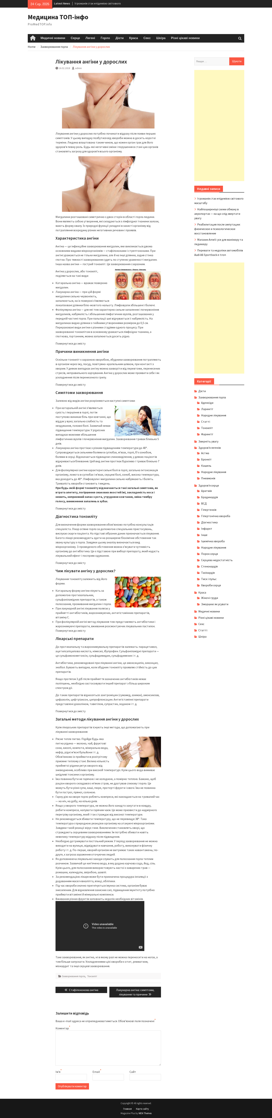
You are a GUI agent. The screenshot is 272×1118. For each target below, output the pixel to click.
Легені (90, 38)
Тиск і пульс (208, 579)
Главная (127, 1108)
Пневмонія (208, 478)
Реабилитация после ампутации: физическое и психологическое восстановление (217, 229)
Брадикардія (209, 497)
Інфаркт (206, 528)
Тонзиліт (92, 976)
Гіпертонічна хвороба (215, 516)
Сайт (133, 1072)
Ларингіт (207, 409)
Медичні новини (53, 38)
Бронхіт (206, 459)
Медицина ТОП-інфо (58, 17)
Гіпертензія (208, 510)
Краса (133, 38)
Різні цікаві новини (185, 38)
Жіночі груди (209, 598)
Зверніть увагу (208, 441)
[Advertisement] (219, 125)
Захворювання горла (73, 976)
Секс (147, 38)
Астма (205, 453)
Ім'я (58, 1072)
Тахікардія (208, 572)
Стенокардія (209, 566)
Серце (75, 38)
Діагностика (209, 522)
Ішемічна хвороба (213, 541)
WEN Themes (145, 1113)
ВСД (204, 503)
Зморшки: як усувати (214, 604)
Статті (205, 421)
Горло (105, 38)
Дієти (119, 38)
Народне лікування (213, 415)
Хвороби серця (211, 585)
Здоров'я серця (208, 485)
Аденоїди (207, 403)
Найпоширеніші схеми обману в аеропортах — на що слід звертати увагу (217, 213)
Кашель (206, 465)
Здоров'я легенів (209, 447)
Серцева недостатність (217, 560)
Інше (204, 535)
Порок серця (209, 554)
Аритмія (206, 491)
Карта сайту (142, 1108)
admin (78, 68)
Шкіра (160, 38)
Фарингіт (207, 434)
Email (96, 1072)
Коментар (62, 1028)
